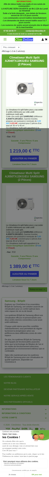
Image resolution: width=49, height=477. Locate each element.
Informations (9, 409)
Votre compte (9, 418)
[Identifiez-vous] (43, 39)
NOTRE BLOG (10, 383)
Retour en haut (38, 289)
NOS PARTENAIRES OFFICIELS (18, 402)
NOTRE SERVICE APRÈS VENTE (19, 396)
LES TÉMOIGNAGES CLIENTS (17, 377)
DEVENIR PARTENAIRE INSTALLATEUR (22, 389)
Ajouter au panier (24, 158)
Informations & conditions (16, 413)
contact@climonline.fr (35, 31)
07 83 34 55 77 (10, 31)
